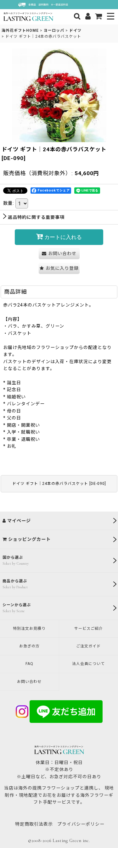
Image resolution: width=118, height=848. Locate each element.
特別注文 (29, 628)
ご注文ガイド (88, 646)
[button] (111, 17)
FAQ (29, 664)
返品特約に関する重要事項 (36, 217)
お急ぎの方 (29, 646)
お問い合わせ (29, 681)
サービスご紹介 (88, 628)
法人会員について (88, 664)
